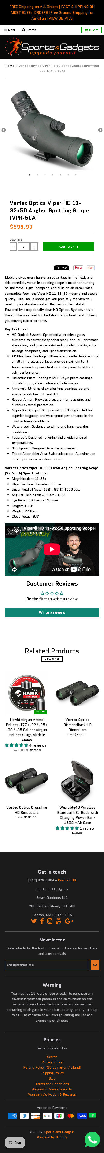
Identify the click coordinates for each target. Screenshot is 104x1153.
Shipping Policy (52, 1073)
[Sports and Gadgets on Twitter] (34, 921)
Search (52, 1056)
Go (95, 965)
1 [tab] (29, 174)
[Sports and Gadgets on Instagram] (50, 921)
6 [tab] (68, 174)
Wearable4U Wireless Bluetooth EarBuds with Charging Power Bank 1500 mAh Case (77, 815)
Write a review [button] (52, 612)
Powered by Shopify (52, 1137)
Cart (93, 30)
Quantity (16, 240)
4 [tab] (52, 174)
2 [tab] (37, 174)
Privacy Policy (52, 1062)
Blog (52, 1078)
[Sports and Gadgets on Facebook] (42, 921)
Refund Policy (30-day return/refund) (52, 1067)
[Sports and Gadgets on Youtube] (59, 921)
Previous (3, 130)
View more (52, 659)
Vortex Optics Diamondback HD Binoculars (77, 725)
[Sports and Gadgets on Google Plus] (69, 921)
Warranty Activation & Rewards (52, 1094)
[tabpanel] (52, 130)
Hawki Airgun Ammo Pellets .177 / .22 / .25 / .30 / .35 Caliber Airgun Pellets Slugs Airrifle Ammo (26, 729)
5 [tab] (60, 174)
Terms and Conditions (52, 1083)
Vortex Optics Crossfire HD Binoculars (26, 810)
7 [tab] (76, 174)
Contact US (67, 880)
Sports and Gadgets (59, 1132)
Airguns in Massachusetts (52, 1089)
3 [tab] (45, 174)
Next (100, 130)
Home (9, 66)
